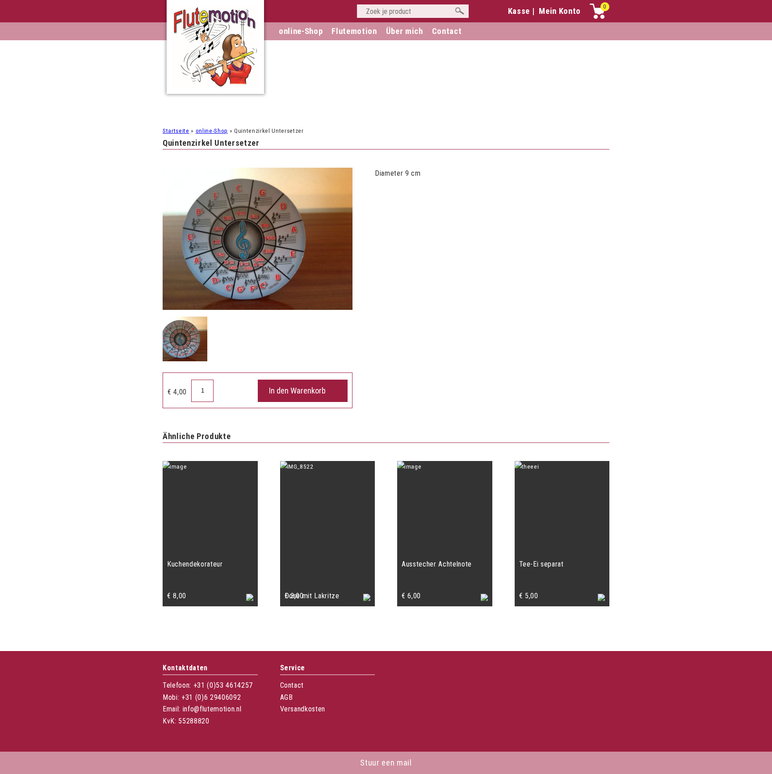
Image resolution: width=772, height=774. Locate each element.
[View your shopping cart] (597, 16)
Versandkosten (303, 709)
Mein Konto (560, 11)
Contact (292, 685)
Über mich (404, 31)
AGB (286, 697)
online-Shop (301, 31)
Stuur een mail (385, 763)
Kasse (519, 11)
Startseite (176, 130)
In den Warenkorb (297, 391)
